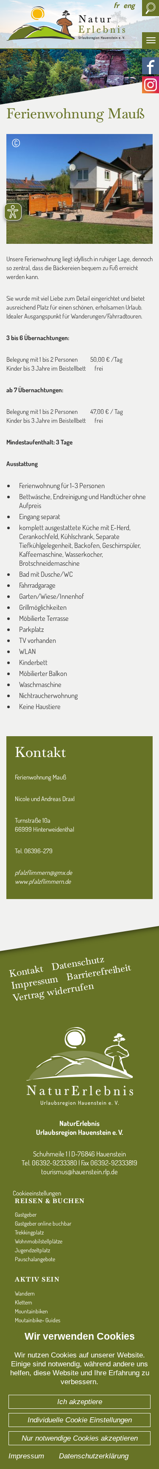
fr (116, 5)
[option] (79, 53)
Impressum (26, 1456)
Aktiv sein (37, 1279)
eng (128, 5)
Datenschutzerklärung (93, 1456)
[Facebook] (150, 65)
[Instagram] (150, 84)
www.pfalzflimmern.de (43, 881)
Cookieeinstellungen (37, 1193)
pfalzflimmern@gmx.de (43, 873)
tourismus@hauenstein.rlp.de (79, 1171)
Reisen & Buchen (50, 1201)
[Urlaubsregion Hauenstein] (79, 23)
